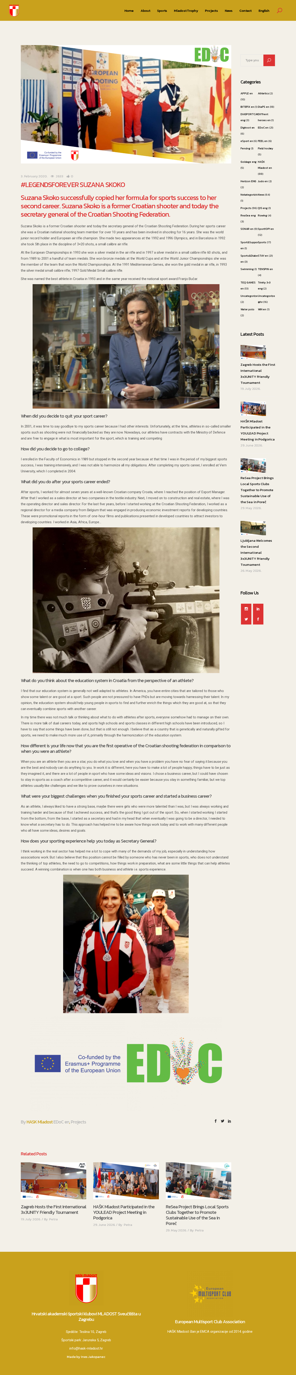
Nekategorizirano (251, 195)
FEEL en (263, 141)
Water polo (247, 309)
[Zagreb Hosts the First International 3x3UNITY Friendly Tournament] (53, 1180)
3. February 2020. (34, 176)
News (261, 195)
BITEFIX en (247, 107)
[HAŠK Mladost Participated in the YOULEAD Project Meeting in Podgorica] (126, 1180)
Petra (53, 1219)
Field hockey (265, 148)
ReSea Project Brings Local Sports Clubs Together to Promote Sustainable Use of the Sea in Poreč (197, 1215)
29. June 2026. (104, 1224)
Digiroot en (247, 128)
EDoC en (61, 1121)
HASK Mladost (40, 1121)
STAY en (263, 256)
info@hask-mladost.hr (86, 1348)
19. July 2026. (31, 1219)
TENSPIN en (265, 269)
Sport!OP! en (266, 229)
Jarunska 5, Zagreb (96, 1340)
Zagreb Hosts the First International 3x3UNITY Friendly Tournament (53, 1209)
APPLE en (246, 93)
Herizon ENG (248, 181)
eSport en (246, 141)
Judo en (263, 181)
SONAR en (246, 229)
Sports (262, 242)
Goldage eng (248, 162)
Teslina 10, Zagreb (92, 1332)
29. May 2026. (176, 1230)
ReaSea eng (248, 215)
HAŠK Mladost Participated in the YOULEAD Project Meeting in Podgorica (123, 1212)
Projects (78, 1121)
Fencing (245, 148)
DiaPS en (263, 107)
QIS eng (263, 208)
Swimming (247, 269)
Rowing (262, 215)
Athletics (263, 93)
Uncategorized (249, 296)
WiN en (262, 309)
